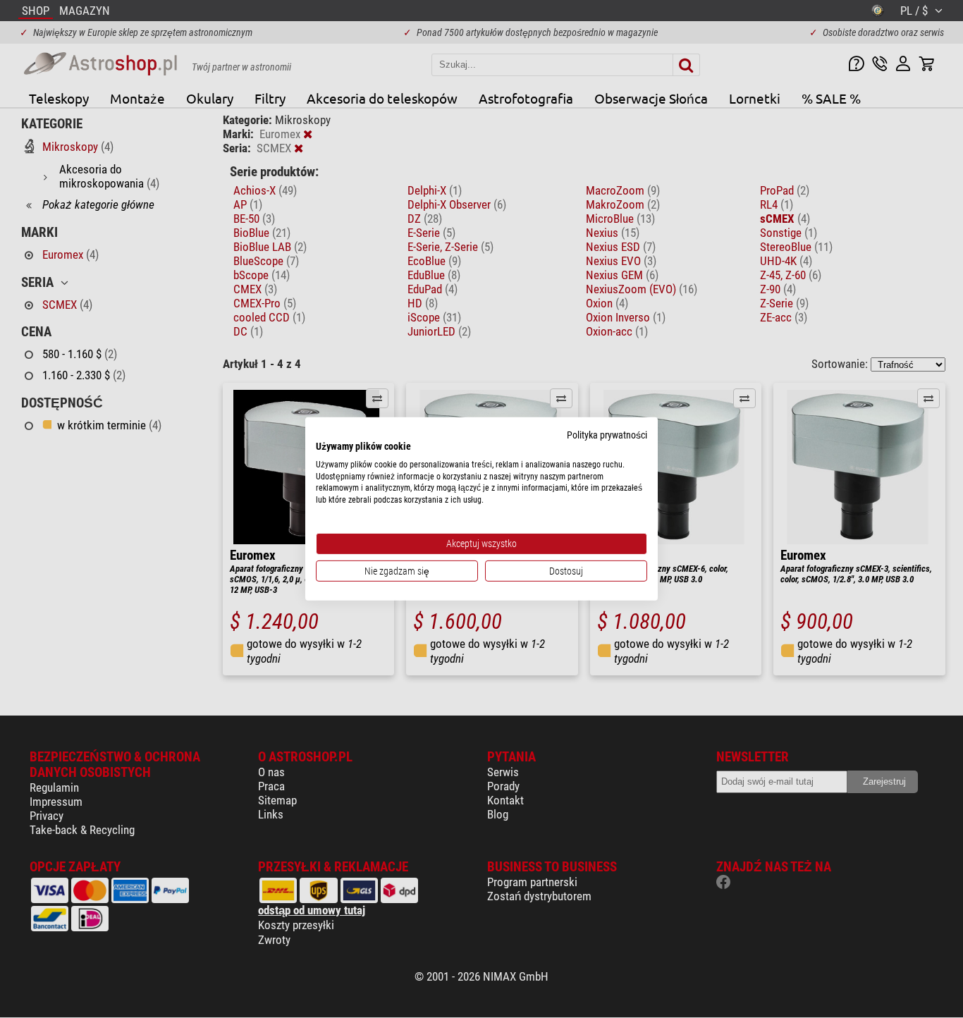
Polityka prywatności (607, 435)
